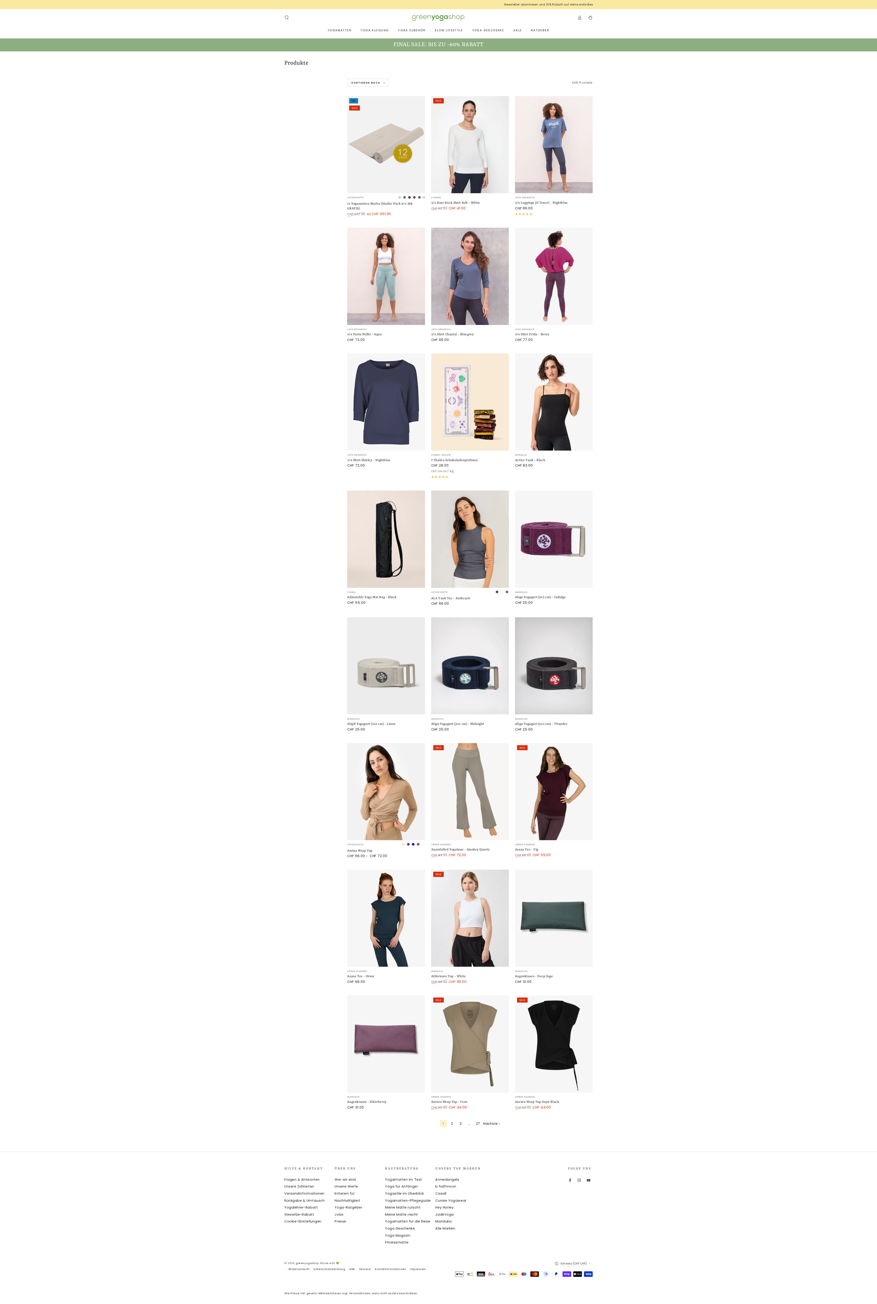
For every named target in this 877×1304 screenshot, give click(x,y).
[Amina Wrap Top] (386, 791)
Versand (365, 1269)
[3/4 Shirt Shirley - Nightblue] (386, 402)
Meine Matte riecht (401, 1214)
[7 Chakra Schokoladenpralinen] (470, 402)
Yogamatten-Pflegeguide (408, 1200)
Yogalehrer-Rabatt (301, 1207)
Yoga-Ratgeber (348, 1207)
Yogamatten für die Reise (407, 1221)
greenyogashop (307, 1263)
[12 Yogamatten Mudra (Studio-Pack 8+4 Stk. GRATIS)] (386, 144)
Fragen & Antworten (302, 1179)
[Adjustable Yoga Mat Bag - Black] (386, 539)
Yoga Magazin (397, 1235)
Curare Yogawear (450, 1200)
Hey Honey (444, 1207)
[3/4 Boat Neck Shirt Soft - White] (470, 144)
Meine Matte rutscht (402, 1207)
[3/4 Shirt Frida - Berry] (554, 276)
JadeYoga (444, 1214)
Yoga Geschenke (400, 1228)
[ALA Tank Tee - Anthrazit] (470, 539)
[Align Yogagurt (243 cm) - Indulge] (554, 539)
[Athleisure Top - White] (470, 918)
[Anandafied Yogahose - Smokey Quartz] (470, 791)
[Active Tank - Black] (554, 402)
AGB (352, 1269)
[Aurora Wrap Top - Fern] (470, 1044)
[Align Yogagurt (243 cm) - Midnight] (470, 665)
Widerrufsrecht (299, 1269)
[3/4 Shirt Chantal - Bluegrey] (470, 276)
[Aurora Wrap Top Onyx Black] (554, 1044)
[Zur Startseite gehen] (438, 17)
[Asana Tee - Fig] (554, 791)
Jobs (339, 1214)
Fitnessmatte (396, 1242)
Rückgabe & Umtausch (304, 1200)
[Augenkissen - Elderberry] (386, 1044)
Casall (440, 1193)
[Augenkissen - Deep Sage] (554, 918)
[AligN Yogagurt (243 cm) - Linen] (386, 665)
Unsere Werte (346, 1186)
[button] (286, 17)
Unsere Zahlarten (299, 1186)
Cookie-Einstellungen (303, 1221)
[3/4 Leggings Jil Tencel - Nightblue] (554, 144)
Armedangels (447, 1179)
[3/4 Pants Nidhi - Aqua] (386, 276)
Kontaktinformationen (390, 1269)
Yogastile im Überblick (404, 1193)
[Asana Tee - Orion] (386, 918)
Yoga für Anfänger (401, 1186)
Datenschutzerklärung (329, 1269)
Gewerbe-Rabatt (299, 1214)
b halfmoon (445, 1186)
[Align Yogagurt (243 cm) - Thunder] (554, 665)
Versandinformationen (304, 1193)
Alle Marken (445, 1228)
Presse (340, 1221)
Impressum (418, 1269)
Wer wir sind (345, 1179)
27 (478, 1123)
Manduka (443, 1221)
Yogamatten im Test (403, 1179)
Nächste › (491, 1123)
